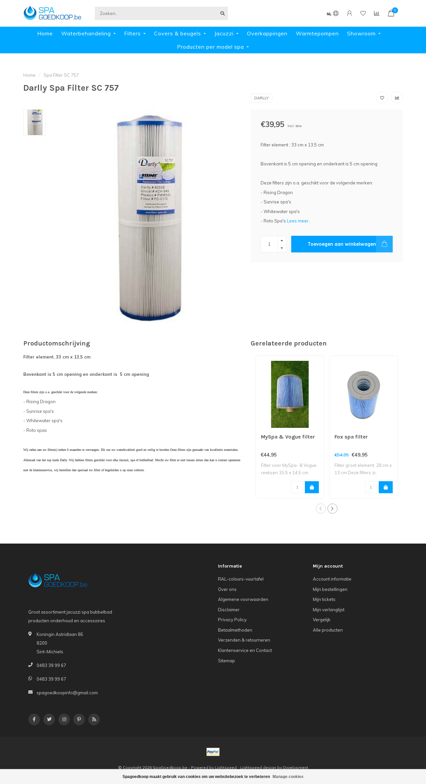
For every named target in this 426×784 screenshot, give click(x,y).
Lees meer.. (299, 220)
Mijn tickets (324, 599)
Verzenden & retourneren (244, 640)
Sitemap (226, 660)
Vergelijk (321, 619)
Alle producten (328, 630)
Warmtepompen (317, 33)
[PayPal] (213, 752)
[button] (321, 509)
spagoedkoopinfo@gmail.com (67, 692)
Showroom (361, 33)
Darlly (261, 98)
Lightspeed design (258, 767)
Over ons (227, 589)
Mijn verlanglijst (328, 609)
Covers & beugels (177, 33)
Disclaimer (229, 609)
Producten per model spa (210, 46)
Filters (132, 33)
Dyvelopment (295, 767)
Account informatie (332, 579)
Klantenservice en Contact (245, 650)
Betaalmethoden (235, 630)
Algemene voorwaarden (243, 599)
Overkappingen (267, 33)
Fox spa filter (351, 437)
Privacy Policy (232, 619)
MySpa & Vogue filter (288, 437)
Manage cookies (288, 776)
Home (45, 33)
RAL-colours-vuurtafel (241, 579)
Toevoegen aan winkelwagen (342, 244)
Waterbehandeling (86, 33)
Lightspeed (226, 767)
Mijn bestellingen (330, 589)
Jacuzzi (224, 33)
